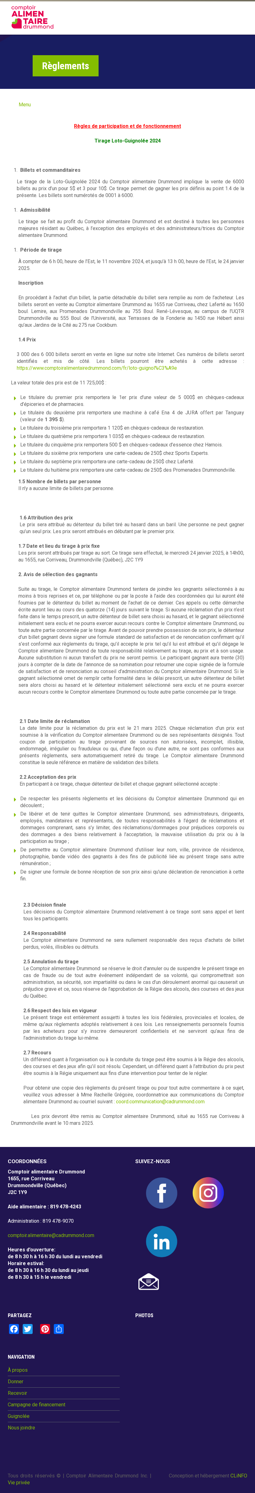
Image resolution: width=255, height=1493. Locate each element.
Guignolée (19, 1416)
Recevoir (17, 1393)
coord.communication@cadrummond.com (160, 1102)
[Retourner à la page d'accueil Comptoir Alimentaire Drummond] (32, 17)
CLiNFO (238, 1476)
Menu (25, 105)
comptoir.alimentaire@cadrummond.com (51, 1235)
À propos (18, 1370)
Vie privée (19, 1483)
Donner (15, 1381)
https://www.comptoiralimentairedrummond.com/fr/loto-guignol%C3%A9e (97, 368)
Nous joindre (21, 1427)
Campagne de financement (36, 1404)
